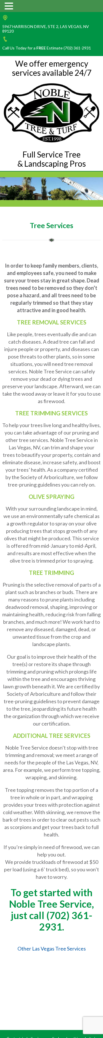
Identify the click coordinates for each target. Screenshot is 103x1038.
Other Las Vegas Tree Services (51, 948)
